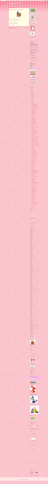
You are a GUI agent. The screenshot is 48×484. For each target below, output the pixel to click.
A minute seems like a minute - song (34, 152)
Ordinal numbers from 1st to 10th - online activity (35, 145)
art (30, 233)
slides (33, 57)
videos (32, 429)
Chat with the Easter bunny (33, 197)
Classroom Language (32, 370)
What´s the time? (32, 169)
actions (36, 41)
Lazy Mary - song (32, 114)
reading (31, 302)
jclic (31, 53)
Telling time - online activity (33, 153)
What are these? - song (33, 174)
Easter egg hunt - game (33, 187)
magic (30, 282)
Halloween (37, 50)
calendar (31, 240)
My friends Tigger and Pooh (33, 190)
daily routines (31, 253)
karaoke (33, 53)
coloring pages (31, 248)
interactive (31, 275)
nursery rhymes (31, 290)
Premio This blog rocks (33, 106)
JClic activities (32, 116)
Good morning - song (33, 173)
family (36, 46)
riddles (37, 56)
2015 (31, 88)
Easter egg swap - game (33, 188)
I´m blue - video (32, 149)
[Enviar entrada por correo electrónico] (20, 20)
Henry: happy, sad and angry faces (34, 156)
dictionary (37, 49)
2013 (31, 90)
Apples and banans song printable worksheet (34, 140)
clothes (37, 46)
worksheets (31, 333)
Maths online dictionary (33, 194)
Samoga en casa (15, 3)
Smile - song (32, 157)
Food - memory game (33, 115)
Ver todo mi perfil (34, 64)
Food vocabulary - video (33, 108)
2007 (31, 209)
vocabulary (32, 60)
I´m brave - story (32, 118)
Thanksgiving (31, 319)
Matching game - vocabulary (34, 179)
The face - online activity (33, 117)
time (34, 46)
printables (31, 56)
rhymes (35, 56)
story (30, 317)
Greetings (31, 271)
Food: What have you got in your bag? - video (34, 142)
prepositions (31, 299)
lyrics (30, 281)
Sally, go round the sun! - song (34, 150)
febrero (32, 206)
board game (31, 238)
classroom (31, 245)
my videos (38, 429)
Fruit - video (32, 148)
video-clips (33, 58)
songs (33, 46)
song (30, 313)
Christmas (32, 52)
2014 (31, 89)
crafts (30, 252)
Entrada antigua (27, 27)
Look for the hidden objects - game (34, 176)
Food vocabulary (32, 167)
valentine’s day (31, 58)
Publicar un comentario (13, 24)
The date (32, 200)
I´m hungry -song (33, 129)
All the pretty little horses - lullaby (34, 130)
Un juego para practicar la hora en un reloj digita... (35, 128)
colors (30, 249)
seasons (31, 309)
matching (31, 283)
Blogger (27, 479)
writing (31, 334)
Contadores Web (31, 423)
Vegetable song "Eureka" (33, 111)
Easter (36, 52)
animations (31, 232)
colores (31, 247)
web (30, 331)
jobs (32, 53)
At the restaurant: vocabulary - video (34, 105)
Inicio (19, 27)
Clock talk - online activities (33, 166)
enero (32, 207)
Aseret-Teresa (34, 63)
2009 (31, 94)
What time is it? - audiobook (33, 110)
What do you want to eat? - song (34, 172)
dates (30, 254)
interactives (31, 276)
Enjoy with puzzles (33, 175)
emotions (31, 50)
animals (32, 47)
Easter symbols (32, 199)
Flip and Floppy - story (33, 154)
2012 (31, 91)
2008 (31, 208)
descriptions (31, 255)
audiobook (31, 235)
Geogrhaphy (31, 269)
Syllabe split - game (33, 196)
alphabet (35, 47)
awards (33, 49)
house (34, 50)
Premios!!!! (32, 177)
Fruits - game (32, 147)
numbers (32, 55)
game (30, 267)
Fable (30, 261)
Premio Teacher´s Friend (33, 112)
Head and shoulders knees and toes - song (35, 171)
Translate (34, 23)
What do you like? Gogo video (34, 170)
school (31, 57)
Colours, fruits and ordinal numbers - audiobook (34, 146)
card (30, 241)
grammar (35, 45)
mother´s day (31, 285)
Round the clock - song (33, 151)
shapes (30, 310)
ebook (30, 259)
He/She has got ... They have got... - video (35, 143)
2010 (31, 93)
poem (30, 295)
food (31, 49)
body (30, 239)
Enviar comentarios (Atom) (14, 28)
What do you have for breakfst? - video (34, 141)
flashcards (37, 47)
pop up (30, 297)
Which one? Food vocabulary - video (34, 107)
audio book (33, 41)
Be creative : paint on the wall (34, 191)
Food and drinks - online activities (16, 9)
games (31, 45)
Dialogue (31, 256)
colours (36, 49)
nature (30, 288)
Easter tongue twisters (33, 198)
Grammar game (32, 195)
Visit (32, 435)
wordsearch (31, 46)
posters (30, 298)
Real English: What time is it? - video (34, 109)
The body (32, 168)
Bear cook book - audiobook (33, 155)
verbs (30, 324)
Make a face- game (33, 126)
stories (32, 43)
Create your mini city (33, 193)
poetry (30, 296)
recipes (30, 303)
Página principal (31, 470)
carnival (31, 242)
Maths (30, 284)
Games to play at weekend (33, 178)
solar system (31, 312)
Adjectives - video (33, 192)
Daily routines (31, 371)
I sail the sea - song (33, 189)
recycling (31, 304)
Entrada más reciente (11, 27)
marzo (32, 205)
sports (38, 46)
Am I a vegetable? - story (33, 113)
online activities (31, 291)
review (34, 56)
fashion (31, 263)
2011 (31, 92)
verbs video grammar (34, 325)
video (34, 43)
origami (31, 292)
